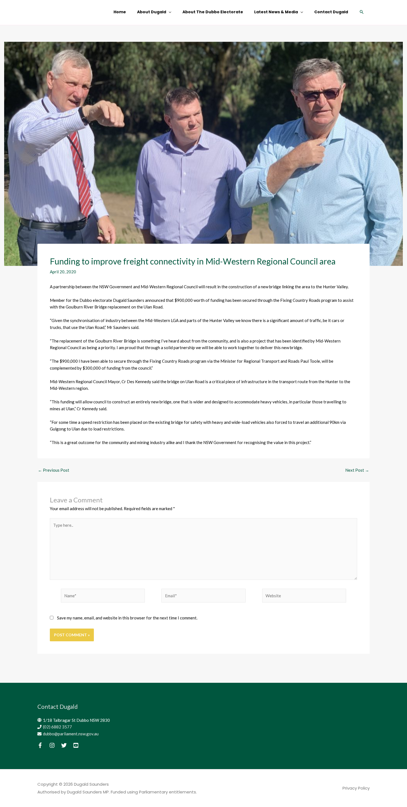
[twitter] (66, 745)
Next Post (357, 470)
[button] (361, 11)
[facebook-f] (42, 745)
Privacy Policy (356, 788)
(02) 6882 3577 (57, 726)
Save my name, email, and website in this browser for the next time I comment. (127, 617)
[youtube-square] (78, 745)
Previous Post (53, 470)
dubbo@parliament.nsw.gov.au (71, 733)
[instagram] (54, 745)
